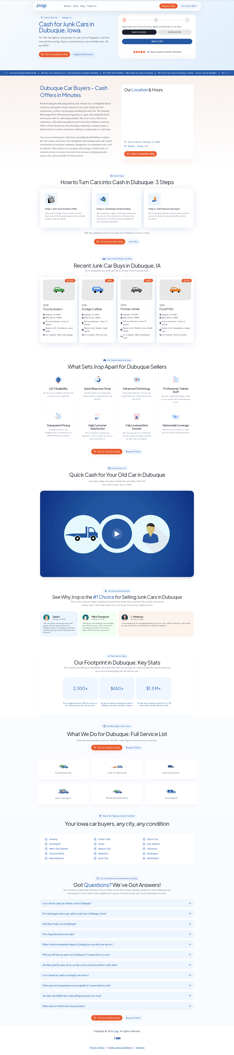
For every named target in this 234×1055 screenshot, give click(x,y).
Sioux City (152, 839)
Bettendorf (153, 858)
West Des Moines (58, 848)
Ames (101, 844)
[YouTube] (119, 1038)
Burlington (152, 853)
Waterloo (103, 853)
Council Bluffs (56, 853)
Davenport (55, 844)
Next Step (157, 41)
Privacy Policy (97, 1047)
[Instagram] (117, 1038)
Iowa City (103, 858)
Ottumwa (152, 848)
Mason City (104, 848)
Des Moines (153, 844)
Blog (82, 6)
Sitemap (140, 1047)
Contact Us (91, 6)
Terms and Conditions (120, 1047)
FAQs (75, 6)
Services (67, 6)
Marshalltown (56, 858)
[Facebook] (115, 1038)
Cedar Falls (104, 839)
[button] (117, 534)
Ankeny (53, 839)
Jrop (116, 1031)
